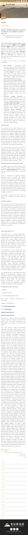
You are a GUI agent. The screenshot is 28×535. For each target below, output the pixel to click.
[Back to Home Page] (14, 525)
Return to (13, 452)
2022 (3, 479)
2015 (3, 509)
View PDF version (5, 28)
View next (21, 455)
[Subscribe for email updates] (22, 1)
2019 (3, 492)
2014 (3, 513)
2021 (3, 483)
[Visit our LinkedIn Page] (26, 1)
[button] (26, 5)
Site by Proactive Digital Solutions (14, 533)
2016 (3, 504)
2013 (3, 517)
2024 (3, 470)
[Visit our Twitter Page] (24, 1)
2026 (3, 462)
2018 (3, 496)
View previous (5, 450)
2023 (3, 475)
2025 (3, 466)
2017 (3, 500)
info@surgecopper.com (9, 306)
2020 (3, 487)
